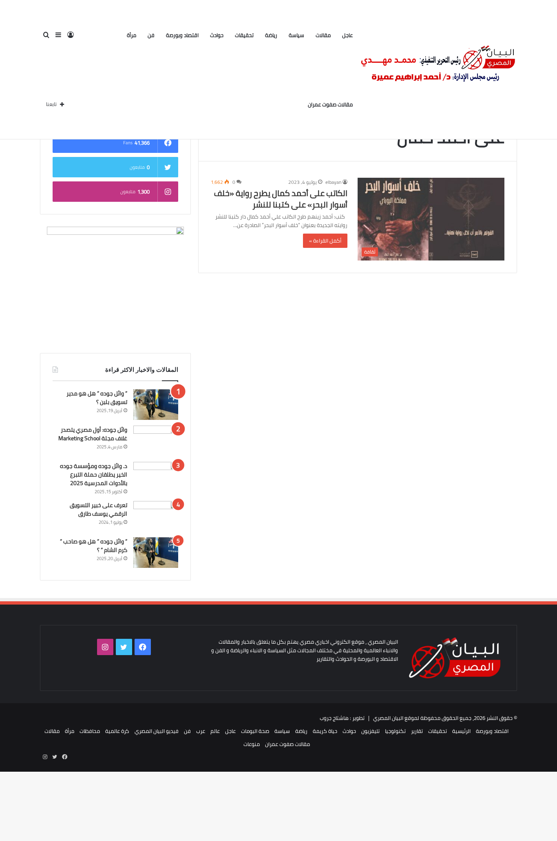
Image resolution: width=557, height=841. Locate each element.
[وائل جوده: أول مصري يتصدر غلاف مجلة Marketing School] (155, 441)
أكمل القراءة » (325, 240)
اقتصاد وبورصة (182, 35)
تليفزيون (370, 731)
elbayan (333, 182)
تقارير (417, 731)
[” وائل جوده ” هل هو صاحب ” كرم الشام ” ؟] (155, 552)
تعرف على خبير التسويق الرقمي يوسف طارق (98, 509)
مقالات (323, 35)
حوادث (216, 35)
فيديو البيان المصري (157, 731)
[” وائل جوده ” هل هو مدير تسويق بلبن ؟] (155, 404)
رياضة (271, 35)
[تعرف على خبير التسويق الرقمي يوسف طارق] (155, 516)
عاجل (347, 35)
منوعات (251, 744)
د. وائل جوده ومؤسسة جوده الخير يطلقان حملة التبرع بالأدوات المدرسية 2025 (93, 474)
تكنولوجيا (395, 731)
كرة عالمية (117, 731)
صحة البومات (255, 731)
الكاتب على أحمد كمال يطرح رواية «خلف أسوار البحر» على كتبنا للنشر (280, 198)
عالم (215, 731)
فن (151, 35)
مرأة (131, 35)
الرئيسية (461, 731)
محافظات (90, 731)
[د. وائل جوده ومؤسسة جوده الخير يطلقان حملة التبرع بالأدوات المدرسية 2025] (155, 477)
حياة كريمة (325, 731)
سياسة (296, 35)
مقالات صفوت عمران (330, 104)
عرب (200, 731)
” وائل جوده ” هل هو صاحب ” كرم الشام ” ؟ (93, 545)
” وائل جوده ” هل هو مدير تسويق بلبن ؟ (96, 397)
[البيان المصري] (437, 69)
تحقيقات (244, 35)
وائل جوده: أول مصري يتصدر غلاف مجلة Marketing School (92, 434)
